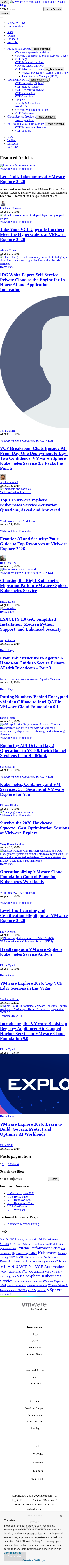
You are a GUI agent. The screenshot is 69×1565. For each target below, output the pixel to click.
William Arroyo (29, 679)
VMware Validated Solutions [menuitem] (31, 109)
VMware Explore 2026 (20, 1193)
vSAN (32, 1290)
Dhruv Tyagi (7, 965)
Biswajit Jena (7, 601)
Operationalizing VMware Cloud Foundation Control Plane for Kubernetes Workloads (31, 876)
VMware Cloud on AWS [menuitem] (29, 65)
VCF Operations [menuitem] (24, 96)
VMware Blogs (16, 22)
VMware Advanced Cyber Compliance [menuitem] (45, 72)
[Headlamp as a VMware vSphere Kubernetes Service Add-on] (27, 938)
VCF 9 (65, 1261)
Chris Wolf (6, 1145)
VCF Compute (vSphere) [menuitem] (29, 83)
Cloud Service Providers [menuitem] (21, 116)
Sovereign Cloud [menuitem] (24, 120)
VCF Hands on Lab (19, 1199)
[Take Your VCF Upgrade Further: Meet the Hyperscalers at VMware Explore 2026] (34, 218)
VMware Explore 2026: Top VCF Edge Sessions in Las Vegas (31, 985)
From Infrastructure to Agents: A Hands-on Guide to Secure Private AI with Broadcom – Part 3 (32, 663)
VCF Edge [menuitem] (21, 59)
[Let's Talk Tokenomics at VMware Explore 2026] (17, 165)
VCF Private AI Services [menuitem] (29, 62)
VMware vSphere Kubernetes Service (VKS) (26, 440)
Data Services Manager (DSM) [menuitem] (40, 76)
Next (16, 1164)
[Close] (61, 1516)
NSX (11, 1257)
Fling (63, 1248)
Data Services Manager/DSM (38, 1243)
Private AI (20, 1261)
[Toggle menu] (1, 17)
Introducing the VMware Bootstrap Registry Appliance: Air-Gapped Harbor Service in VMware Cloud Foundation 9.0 (33, 1031)
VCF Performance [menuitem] (25, 113)
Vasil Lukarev (8, 521)
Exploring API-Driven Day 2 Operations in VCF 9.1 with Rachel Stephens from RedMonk (33, 750)
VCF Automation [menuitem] (25, 93)
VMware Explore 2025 (16, 1285)
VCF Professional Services (15, 492)
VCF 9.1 (26, 1266)
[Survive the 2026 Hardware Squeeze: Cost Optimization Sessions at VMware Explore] (16, 812)
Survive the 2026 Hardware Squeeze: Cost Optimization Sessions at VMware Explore (34, 828)
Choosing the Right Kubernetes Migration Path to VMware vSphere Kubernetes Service (34, 585)
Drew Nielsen (8, 931)
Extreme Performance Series (39, 1248)
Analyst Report (25, 1239)
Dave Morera (7, 717)
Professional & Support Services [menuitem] (26, 123)
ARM (38, 1239)
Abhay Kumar (8, 250)
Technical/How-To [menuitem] (18, 79)
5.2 (2, 1239)
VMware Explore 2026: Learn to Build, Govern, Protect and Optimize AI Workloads (31, 1129)
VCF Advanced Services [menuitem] (29, 69)
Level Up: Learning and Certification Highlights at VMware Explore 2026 (34, 915)
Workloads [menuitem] (21, 106)
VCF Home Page (17, 1196)
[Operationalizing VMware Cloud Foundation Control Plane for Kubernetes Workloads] (34, 860)
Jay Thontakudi (9, 482)
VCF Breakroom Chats (20, 1203)
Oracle (39, 1257)
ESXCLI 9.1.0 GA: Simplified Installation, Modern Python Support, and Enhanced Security (30, 624)
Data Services (15, 1244)
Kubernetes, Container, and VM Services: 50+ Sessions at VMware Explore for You (32, 789)
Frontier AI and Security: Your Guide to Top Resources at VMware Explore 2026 (34, 543)
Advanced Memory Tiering (23, 1224)
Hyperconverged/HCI (24, 1253)
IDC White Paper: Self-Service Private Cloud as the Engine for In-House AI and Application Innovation (33, 282)
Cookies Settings (33, 1560)
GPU (8, 1253)
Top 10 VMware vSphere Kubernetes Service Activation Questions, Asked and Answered (30, 505)
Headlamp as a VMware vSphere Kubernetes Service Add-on (31, 952)
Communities (15, 26)
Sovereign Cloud (45, 1261)
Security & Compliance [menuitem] (28, 103)
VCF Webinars (16, 1209)
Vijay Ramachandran (12, 844)
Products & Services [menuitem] (19, 48)
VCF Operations (33, 1271)
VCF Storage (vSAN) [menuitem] (27, 86)
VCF (57, 1261)
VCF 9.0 (9, 1266)
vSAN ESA (41, 1291)
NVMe (32, 1257)
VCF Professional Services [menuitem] (30, 127)
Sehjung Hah (7, 766)
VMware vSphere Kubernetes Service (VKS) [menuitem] (41, 55)
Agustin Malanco (50, 679)
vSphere (54, 1289)
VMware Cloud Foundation (16, 168)
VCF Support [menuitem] (23, 130)
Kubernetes (47, 1252)
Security (31, 1261)
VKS (13, 1276)
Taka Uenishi (7, 430)
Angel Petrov (7, 640)
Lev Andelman (26, 521)
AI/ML (11, 1239)
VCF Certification (17, 1206)
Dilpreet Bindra (9, 805)
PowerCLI (7, 1261)
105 (10, 1164)
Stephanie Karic (9, 999)
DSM (13, 1248)
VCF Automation (49, 1267)
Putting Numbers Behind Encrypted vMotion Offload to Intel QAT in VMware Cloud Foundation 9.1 (34, 701)
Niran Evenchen (9, 679)
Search (4, 8)
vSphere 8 (6, 1293)
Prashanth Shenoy (10, 208)
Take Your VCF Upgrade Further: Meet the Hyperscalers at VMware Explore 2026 (33, 234)
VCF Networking (10, 1271)
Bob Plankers (8, 562)
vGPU (48, 1272)
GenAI (3, 1253)
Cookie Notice (12, 1552)
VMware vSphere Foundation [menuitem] (32, 52)
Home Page (7, 266)
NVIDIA (22, 1257)
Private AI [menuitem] (20, 99)
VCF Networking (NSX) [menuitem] (29, 89)
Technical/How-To (11, 1015)
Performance (51, 1257)
